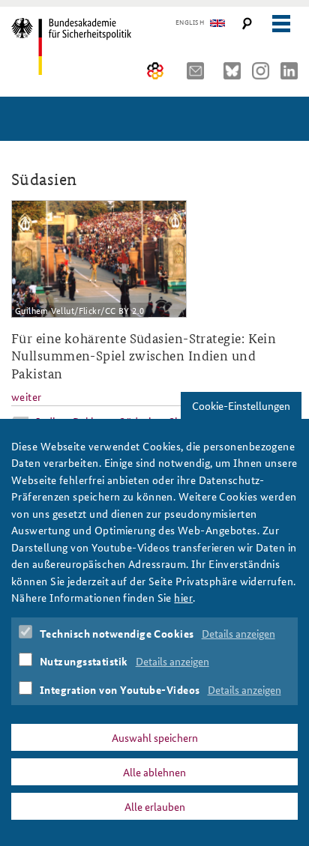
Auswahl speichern (155, 737)
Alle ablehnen (154, 771)
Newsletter (199, 70)
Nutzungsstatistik (84, 660)
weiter (26, 396)
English (190, 22)
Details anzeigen (238, 633)
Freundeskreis (155, 70)
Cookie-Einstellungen (241, 405)
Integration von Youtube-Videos (120, 689)
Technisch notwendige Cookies (117, 633)
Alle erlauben (154, 806)
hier (183, 597)
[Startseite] (76, 46)
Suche (247, 23)
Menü (281, 23)
